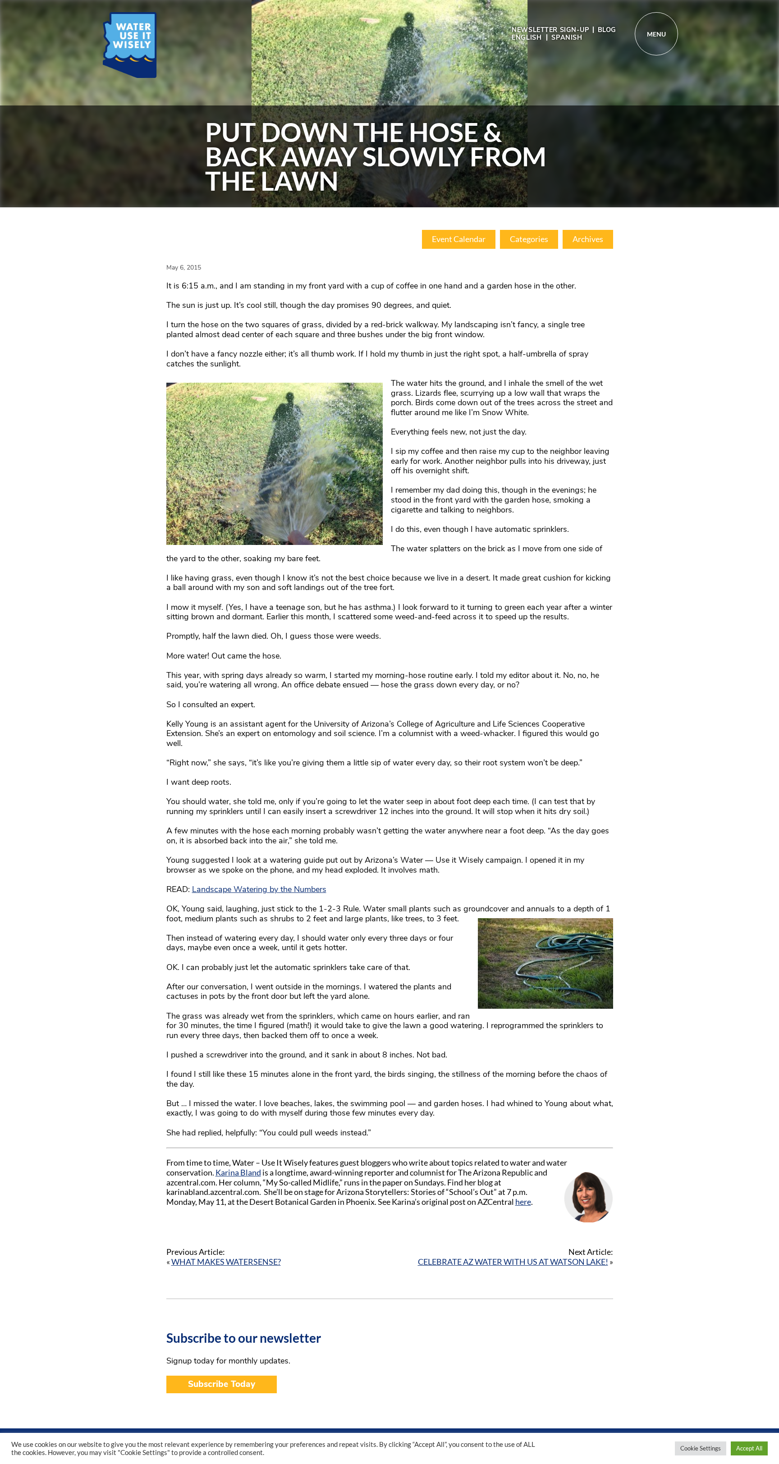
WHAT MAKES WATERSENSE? (226, 1262)
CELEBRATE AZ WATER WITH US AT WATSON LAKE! (513, 1262)
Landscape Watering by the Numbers (259, 889)
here (523, 1202)
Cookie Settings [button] (700, 1448)
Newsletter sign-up (550, 30)
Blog (607, 30)
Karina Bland (238, 1172)
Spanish (566, 37)
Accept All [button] (749, 1448)
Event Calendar (459, 239)
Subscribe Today (221, 1384)
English (526, 37)
